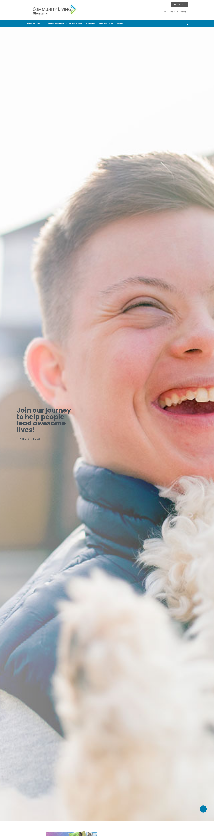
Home (163, 11)
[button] (187, 24)
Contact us (173, 11)
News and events (74, 23)
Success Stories (116, 23)
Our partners (90, 23)
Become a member (55, 23)
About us (31, 23)
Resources (102, 23)
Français (184, 11)
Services (41, 23)
